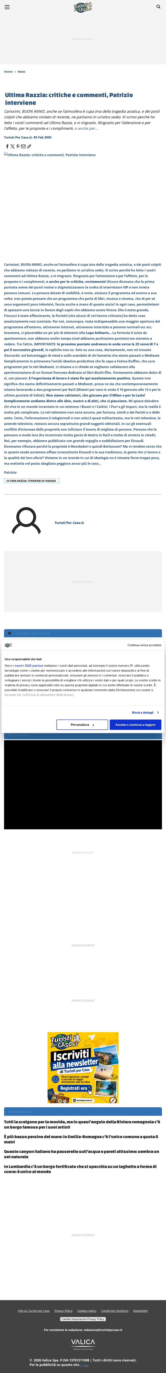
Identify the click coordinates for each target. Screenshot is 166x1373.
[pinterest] (18, 145)
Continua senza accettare (144, 645)
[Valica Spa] (83, 1344)
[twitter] (13, 145)
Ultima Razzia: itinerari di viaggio (31, 481)
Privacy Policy (63, 1311)
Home (8, 71)
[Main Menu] (7, 7)
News (21, 71)
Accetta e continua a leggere (135, 724)
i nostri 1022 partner (28, 665)
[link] (28, 145)
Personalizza (80, 724)
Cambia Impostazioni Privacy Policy (83, 1319)
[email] (23, 145)
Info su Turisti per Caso (34, 1311)
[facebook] (7, 145)
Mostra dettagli (143, 712)
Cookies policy (86, 1311)
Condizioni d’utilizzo (114, 1311)
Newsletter (140, 1311)
